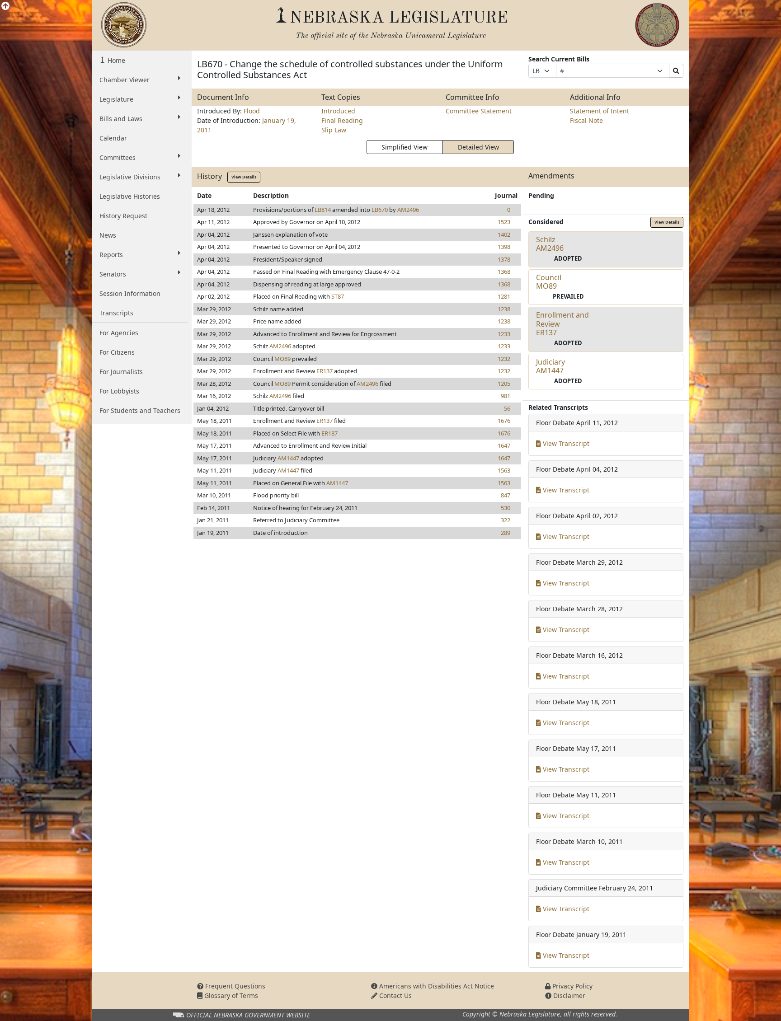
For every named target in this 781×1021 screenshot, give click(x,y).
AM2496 (408, 210)
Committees (117, 157)
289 (505, 533)
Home (115, 60)
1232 (504, 359)
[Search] (676, 71)
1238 (504, 309)
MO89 (282, 359)
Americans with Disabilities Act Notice (435, 986)
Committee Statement (479, 111)
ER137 (324, 371)
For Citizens (117, 352)
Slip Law (333, 130)
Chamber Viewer (124, 79)
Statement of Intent (599, 111)
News (107, 235)
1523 (504, 222)
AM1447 (288, 458)
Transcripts (116, 313)
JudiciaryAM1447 (550, 366)
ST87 (337, 296)
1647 (504, 445)
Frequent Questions (234, 986)
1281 (504, 296)
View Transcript (565, 443)
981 (505, 396)
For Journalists (121, 371)
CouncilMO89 (548, 281)
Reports (111, 254)
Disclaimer (568, 995)
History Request (123, 215)
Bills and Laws (120, 118)
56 (507, 408)
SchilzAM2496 (550, 243)
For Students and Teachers (139, 410)
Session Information (129, 293)
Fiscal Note (586, 120)
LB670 (380, 210)
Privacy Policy (571, 986)
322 (505, 520)
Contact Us (394, 995)
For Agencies (118, 332)
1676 (504, 421)
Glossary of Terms (230, 995)
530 (505, 508)
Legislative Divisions (129, 177)
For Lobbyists (119, 391)
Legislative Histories (129, 196)
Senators (112, 274)
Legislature (116, 99)
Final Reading (342, 120)
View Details (243, 177)
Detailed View (478, 147)
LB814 (323, 210)
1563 (504, 470)
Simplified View (404, 147)
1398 (504, 247)
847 (505, 495)
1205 (504, 383)
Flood (252, 111)
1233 (504, 334)
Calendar (113, 138)
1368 (504, 271)
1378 (504, 259)
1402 (504, 234)
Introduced (338, 111)
